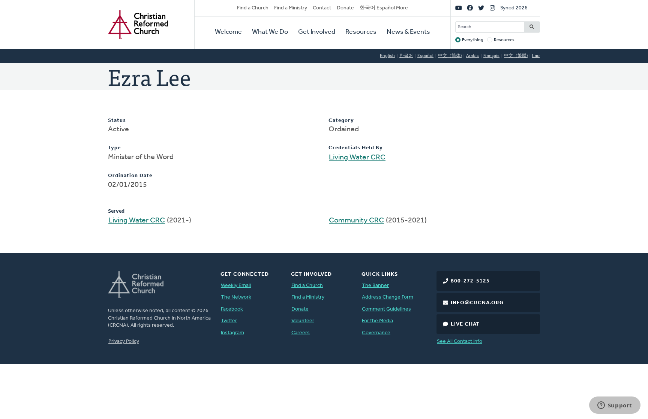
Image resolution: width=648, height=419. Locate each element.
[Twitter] (481, 8)
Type (114, 148)
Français (491, 56)
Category (341, 120)
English (387, 56)
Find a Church (252, 8)
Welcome (228, 32)
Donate (345, 8)
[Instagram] (492, 8)
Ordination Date (130, 176)
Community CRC (356, 220)
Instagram (232, 333)
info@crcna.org (477, 303)
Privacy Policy (123, 341)
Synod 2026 (514, 8)
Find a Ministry (290, 8)
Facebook (232, 309)
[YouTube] (458, 8)
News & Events (408, 32)
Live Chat (465, 324)
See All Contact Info (459, 341)
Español (425, 56)
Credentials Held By (355, 148)
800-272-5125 (470, 281)
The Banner (375, 285)
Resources (360, 32)
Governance (376, 333)
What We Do (270, 32)
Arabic (472, 56)
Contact (322, 8)
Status (117, 120)
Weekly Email (236, 285)
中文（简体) (450, 56)
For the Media (377, 321)
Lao (536, 56)
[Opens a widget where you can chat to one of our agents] (614, 405)
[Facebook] (469, 8)
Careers (300, 333)
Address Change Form (387, 297)
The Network (236, 297)
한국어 (406, 56)
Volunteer (302, 321)
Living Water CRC (357, 157)
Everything (472, 40)
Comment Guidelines (386, 309)
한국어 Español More (384, 8)
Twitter (229, 321)
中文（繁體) (516, 56)
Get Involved (316, 32)
